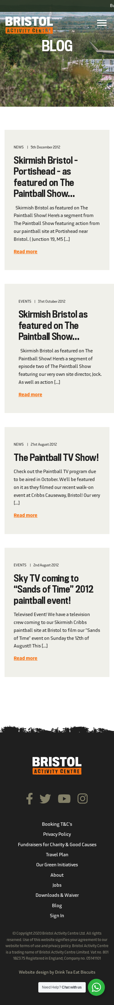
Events (25, 302)
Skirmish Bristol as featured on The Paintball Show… (53, 326)
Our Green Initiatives (57, 865)
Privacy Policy (57, 834)
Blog (57, 906)
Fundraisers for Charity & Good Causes (57, 845)
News (19, 147)
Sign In (57, 916)
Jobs (57, 885)
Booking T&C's (57, 824)
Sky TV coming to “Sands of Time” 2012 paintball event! (53, 590)
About (57, 875)
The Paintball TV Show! (56, 458)
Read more (25, 252)
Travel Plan (57, 855)
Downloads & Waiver (57, 895)
